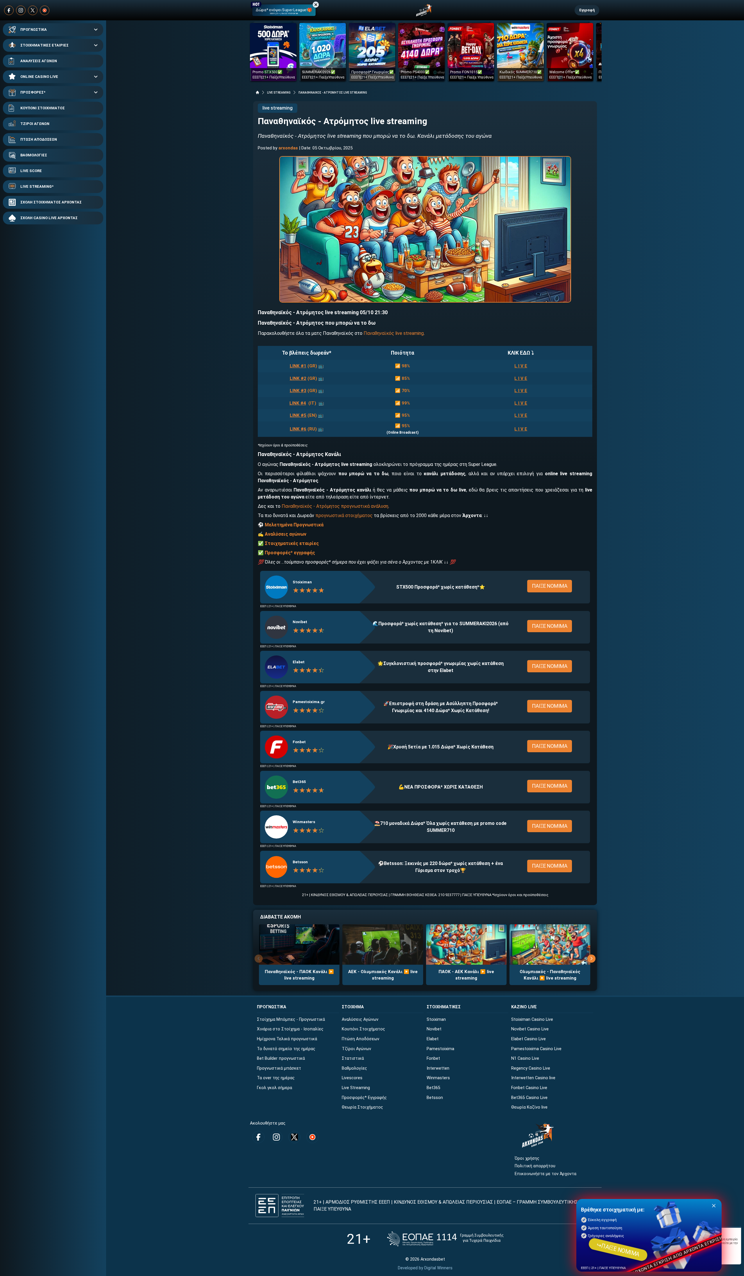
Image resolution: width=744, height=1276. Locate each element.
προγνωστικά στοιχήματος (344, 515)
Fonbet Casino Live (529, 1087)
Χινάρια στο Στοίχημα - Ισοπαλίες (290, 1029)
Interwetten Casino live (533, 1077)
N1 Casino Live (525, 1058)
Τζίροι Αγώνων (356, 1048)
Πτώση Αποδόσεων (360, 1038)
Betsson (300, 861)
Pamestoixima (440, 1048)
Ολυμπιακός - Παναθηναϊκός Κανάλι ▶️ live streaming (550, 975)
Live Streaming (356, 1087)
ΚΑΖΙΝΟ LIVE (524, 1007)
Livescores (352, 1077)
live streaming (277, 108)
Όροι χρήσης (527, 1158)
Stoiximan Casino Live (532, 1019)
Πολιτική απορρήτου (535, 1166)
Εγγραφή (587, 10)
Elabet (299, 662)
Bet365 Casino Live (529, 1097)
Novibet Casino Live (530, 1029)
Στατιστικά (353, 1058)
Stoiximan (302, 582)
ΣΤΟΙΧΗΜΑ (353, 1007)
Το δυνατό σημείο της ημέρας (286, 1048)
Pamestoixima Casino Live (536, 1048)
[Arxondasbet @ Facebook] (9, 10)
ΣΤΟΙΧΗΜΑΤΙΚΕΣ (444, 1007)
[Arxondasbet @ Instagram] (21, 10)
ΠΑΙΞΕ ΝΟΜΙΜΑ (549, 586)
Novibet (300, 621)
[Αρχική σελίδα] (257, 92)
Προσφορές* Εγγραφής (364, 1097)
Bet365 (299, 781)
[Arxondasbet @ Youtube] (44, 10)
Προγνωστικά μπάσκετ (279, 1068)
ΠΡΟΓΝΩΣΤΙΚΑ (33, 29)
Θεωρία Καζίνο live (529, 1107)
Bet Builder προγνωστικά (281, 1058)
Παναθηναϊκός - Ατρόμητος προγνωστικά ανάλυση (335, 506)
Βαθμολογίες (354, 1068)
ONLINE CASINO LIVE (39, 76)
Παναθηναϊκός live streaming (394, 333)
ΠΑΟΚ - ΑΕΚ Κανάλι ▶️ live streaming (466, 975)
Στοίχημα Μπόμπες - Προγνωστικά (291, 1019)
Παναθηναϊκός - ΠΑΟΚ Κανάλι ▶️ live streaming (299, 975)
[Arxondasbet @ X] (32, 10)
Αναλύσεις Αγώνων (360, 1019)
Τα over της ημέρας (276, 1077)
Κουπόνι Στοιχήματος (363, 1029)
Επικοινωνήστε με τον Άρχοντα (545, 1173)
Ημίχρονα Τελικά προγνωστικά (287, 1038)
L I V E (520, 366)
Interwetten (438, 1068)
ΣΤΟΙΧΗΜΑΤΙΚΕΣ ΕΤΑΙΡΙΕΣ (44, 45)
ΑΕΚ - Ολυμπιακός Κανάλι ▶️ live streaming (383, 975)
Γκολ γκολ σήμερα (274, 1087)
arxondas (288, 148)
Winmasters (304, 821)
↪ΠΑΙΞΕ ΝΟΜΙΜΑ (618, 1249)
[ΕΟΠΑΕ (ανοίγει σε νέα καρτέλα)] (445, 1239)
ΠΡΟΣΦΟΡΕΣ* (32, 92)
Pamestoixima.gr (309, 701)
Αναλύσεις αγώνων (285, 534)
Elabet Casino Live (528, 1038)
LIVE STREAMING (279, 92)
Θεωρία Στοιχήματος (362, 1107)
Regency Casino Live (530, 1068)
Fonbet (299, 741)
